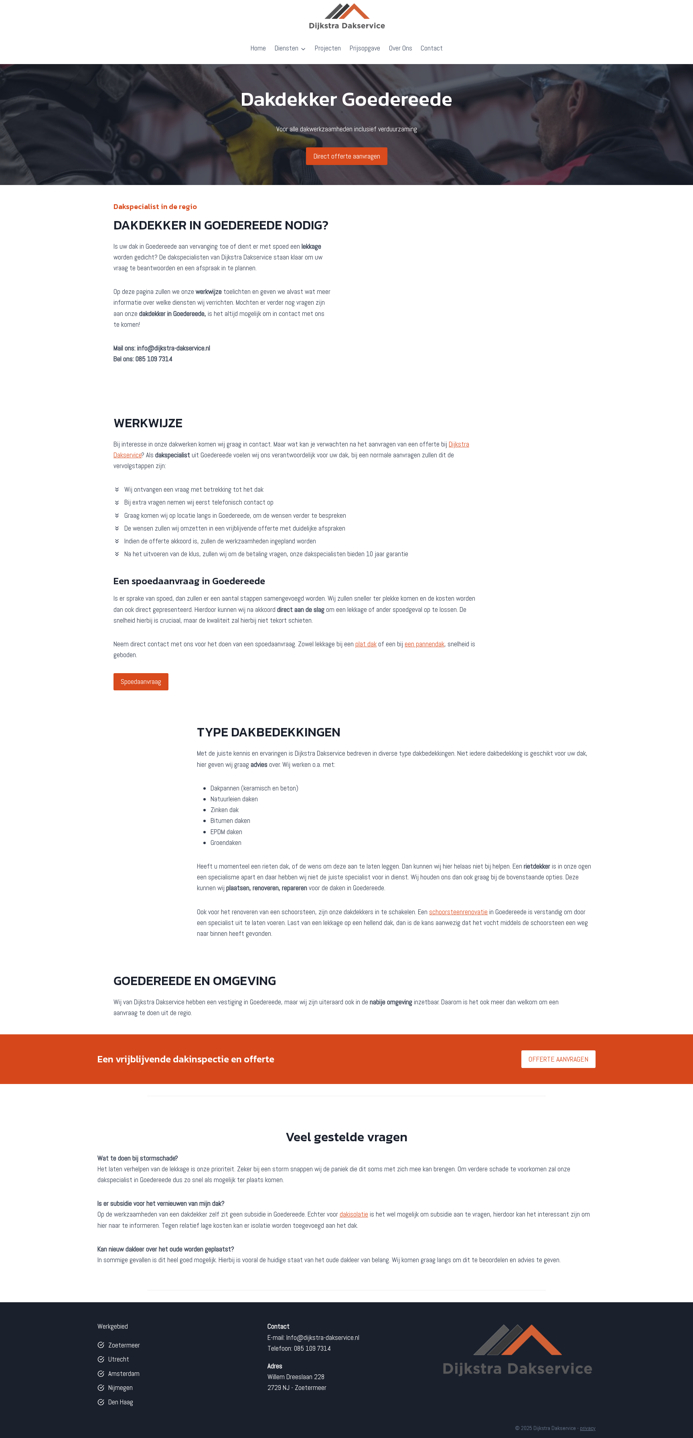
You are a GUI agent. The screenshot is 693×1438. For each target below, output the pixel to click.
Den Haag (120, 1402)
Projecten (327, 47)
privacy (588, 1428)
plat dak (366, 644)
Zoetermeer (124, 1345)
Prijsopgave (364, 47)
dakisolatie (354, 1214)
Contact (432, 47)
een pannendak (424, 644)
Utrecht (118, 1359)
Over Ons (400, 47)
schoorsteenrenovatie (458, 911)
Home (258, 47)
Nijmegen (120, 1387)
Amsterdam (124, 1373)
